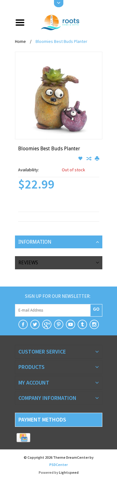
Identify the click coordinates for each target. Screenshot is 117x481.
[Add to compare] (89, 159)
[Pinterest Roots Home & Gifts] (58, 324)
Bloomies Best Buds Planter (61, 41)
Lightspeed (69, 472)
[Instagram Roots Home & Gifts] (94, 324)
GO (96, 309)
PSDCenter (58, 464)
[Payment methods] (24, 437)
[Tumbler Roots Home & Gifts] (82, 324)
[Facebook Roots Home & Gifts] (23, 324)
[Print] (97, 159)
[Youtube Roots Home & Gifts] (70, 324)
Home (20, 41)
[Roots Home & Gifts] (66, 22)
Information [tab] (34, 242)
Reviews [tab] (28, 263)
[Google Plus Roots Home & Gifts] (46, 324)
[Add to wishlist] (80, 159)
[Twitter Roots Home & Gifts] (35, 324)
